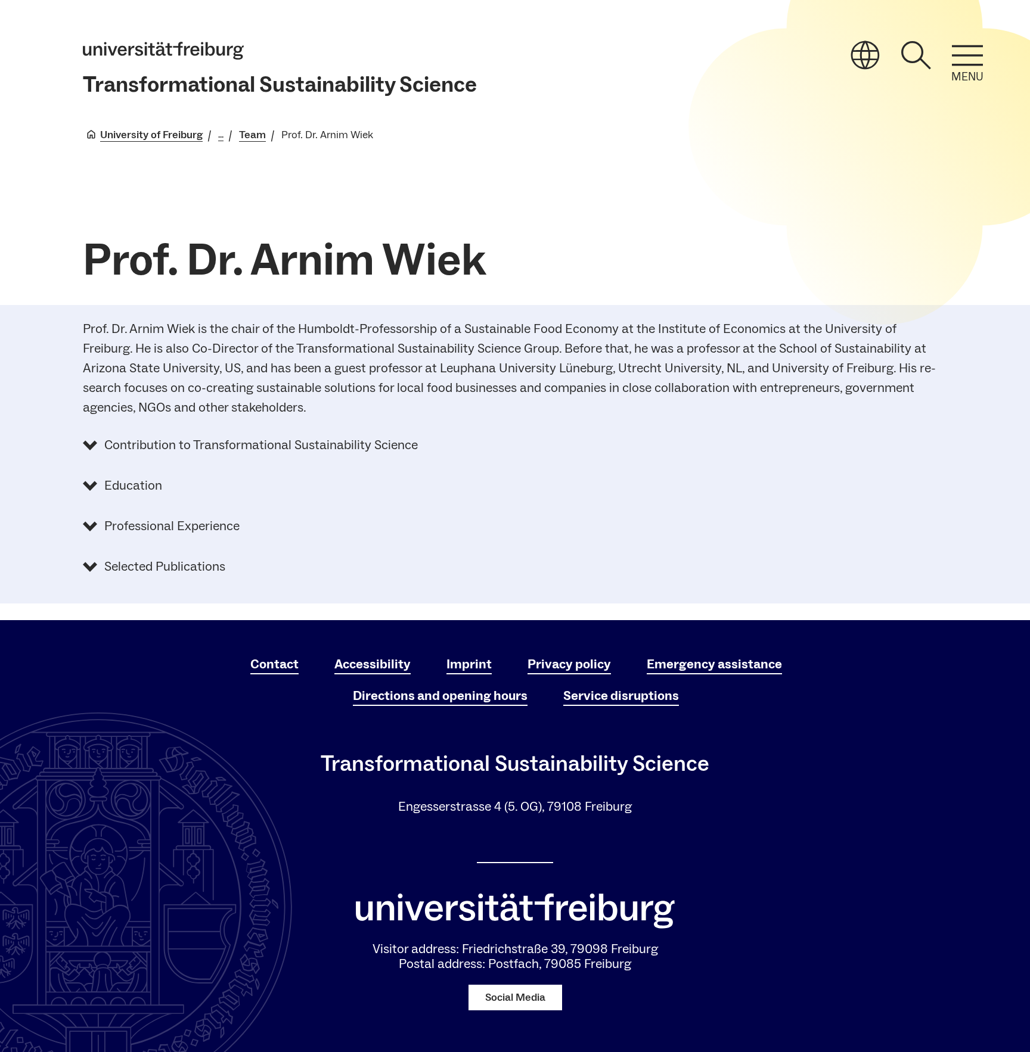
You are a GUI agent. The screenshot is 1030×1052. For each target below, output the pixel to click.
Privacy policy (569, 664)
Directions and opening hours (440, 695)
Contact (274, 664)
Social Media (515, 997)
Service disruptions (621, 695)
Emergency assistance (714, 664)
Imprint (469, 664)
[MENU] (967, 55)
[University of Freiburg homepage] (163, 51)
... (221, 135)
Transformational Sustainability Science (280, 85)
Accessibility (372, 664)
